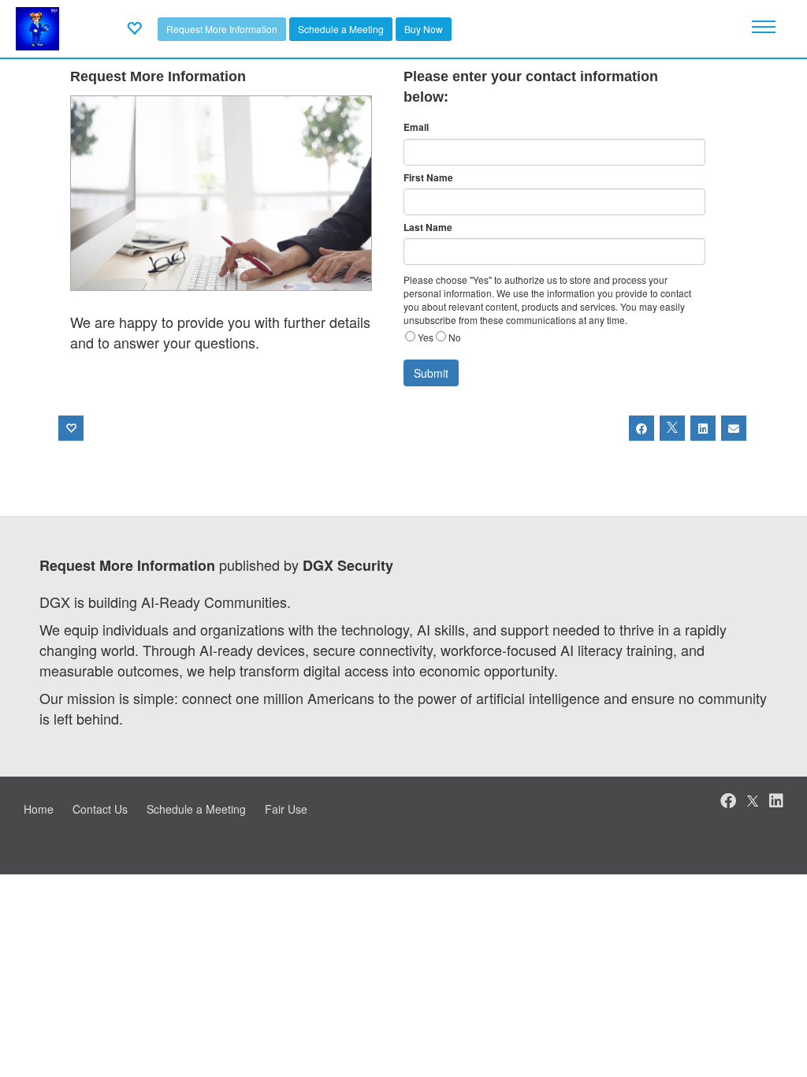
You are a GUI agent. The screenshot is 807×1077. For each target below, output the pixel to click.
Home (39, 809)
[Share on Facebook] (641, 428)
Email (416, 127)
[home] (37, 27)
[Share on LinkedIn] (703, 428)
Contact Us (100, 809)
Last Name (428, 227)
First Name (428, 177)
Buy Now (423, 28)
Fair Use (286, 809)
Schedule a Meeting (341, 28)
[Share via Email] (733, 428)
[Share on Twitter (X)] (672, 428)
